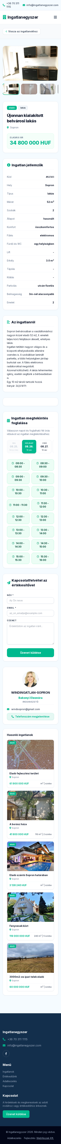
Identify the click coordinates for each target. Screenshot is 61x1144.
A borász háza (18, 824)
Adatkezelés (10, 1081)
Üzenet (12, 620)
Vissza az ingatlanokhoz (23, 31)
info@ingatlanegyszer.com (42, 5)
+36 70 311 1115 (12, 5)
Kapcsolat (8, 1086)
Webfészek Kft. (45, 1138)
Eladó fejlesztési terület (24, 773)
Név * (10, 595)
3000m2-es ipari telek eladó (26, 976)
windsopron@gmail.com (25, 709)
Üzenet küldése (30, 652)
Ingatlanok (8, 1071)
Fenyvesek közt (18, 925)
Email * (11, 608)
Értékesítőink (10, 1076)
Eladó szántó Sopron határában (28, 875)
